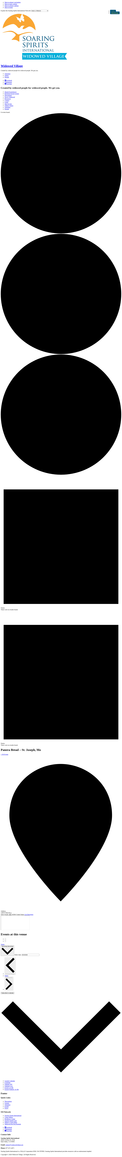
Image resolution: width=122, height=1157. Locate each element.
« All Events (4, 754)
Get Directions (28, 914)
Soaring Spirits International (13, 1115)
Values (7, 75)
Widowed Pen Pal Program (13, 1124)
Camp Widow (9, 1117)
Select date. (18, 955)
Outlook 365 (8, 1084)
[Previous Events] (5, 939)
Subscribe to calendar (8, 993)
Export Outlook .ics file (12, 1089)
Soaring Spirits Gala (11, 1121)
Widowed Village (12, 66)
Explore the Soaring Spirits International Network (16, 11)
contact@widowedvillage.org (14, 1145)
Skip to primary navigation (13, 2)
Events (7, 1106)
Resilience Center (10, 1119)
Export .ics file (9, 1088)
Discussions (8, 1101)
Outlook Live (9, 1086)
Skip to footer (9, 7)
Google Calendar (10, 1081)
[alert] (61, 543)
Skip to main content (11, 4)
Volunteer (7, 74)
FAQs (6, 1108)
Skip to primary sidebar (12, 6)
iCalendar (7, 1082)
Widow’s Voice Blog (11, 1122)
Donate (7, 77)
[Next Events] (5, 941)
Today (3, 944)
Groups (7, 1103)
